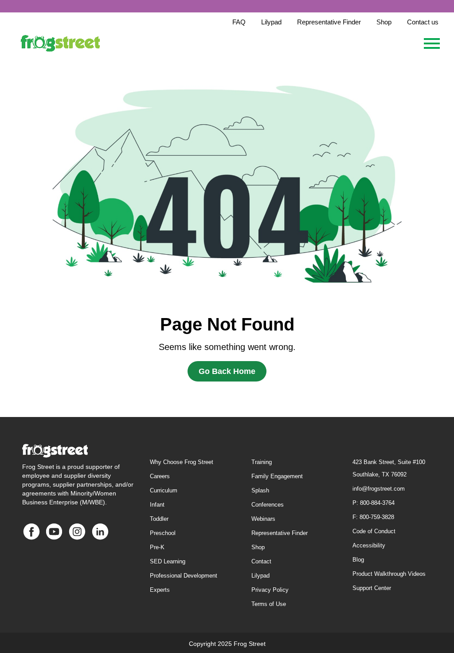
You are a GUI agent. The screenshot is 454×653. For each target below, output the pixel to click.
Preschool (163, 533)
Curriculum (163, 490)
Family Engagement (277, 476)
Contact (261, 561)
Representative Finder (279, 533)
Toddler (159, 518)
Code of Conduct (373, 531)
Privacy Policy (270, 589)
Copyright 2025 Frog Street (227, 643)
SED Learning (167, 561)
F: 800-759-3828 (373, 517)
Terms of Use (268, 604)
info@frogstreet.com (378, 488)
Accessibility (368, 545)
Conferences (267, 504)
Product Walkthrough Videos (389, 573)
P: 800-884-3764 (373, 503)
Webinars (263, 518)
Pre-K (157, 547)
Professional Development (183, 575)
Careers (160, 476)
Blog (358, 559)
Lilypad (260, 575)
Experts (160, 589)
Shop (258, 547)
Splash (260, 490)
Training (261, 462)
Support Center (371, 588)
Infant (157, 504)
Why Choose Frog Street (181, 462)
